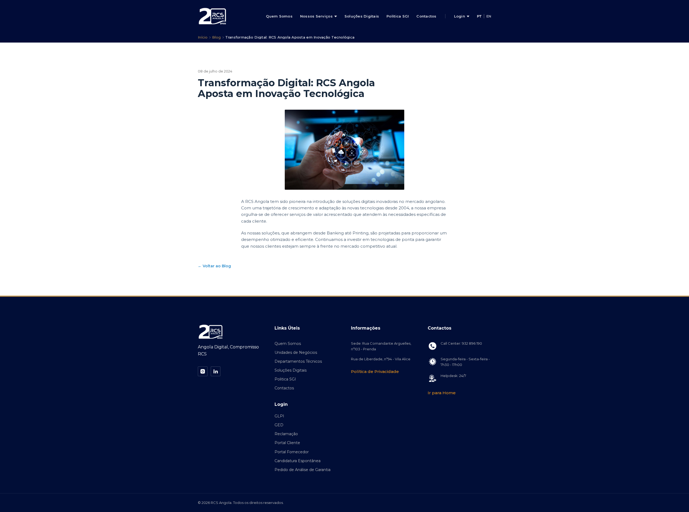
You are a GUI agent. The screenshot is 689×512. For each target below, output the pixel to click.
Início (203, 37)
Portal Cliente (287, 442)
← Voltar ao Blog (214, 266)
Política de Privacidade (375, 371)
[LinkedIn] (215, 371)
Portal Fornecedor (292, 451)
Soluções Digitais (361, 16)
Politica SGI (397, 16)
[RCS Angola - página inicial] (212, 16)
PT (479, 16)
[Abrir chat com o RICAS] (673, 496)
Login (459, 16)
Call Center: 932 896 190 (461, 343)
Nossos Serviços (316, 16)
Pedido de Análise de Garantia (303, 469)
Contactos (426, 16)
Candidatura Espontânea (298, 460)
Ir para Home (442, 392)
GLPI (279, 416)
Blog (216, 37)
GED (279, 425)
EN (488, 16)
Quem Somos (279, 16)
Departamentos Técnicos (298, 361)
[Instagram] (203, 371)
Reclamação (286, 433)
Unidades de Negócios (296, 352)
